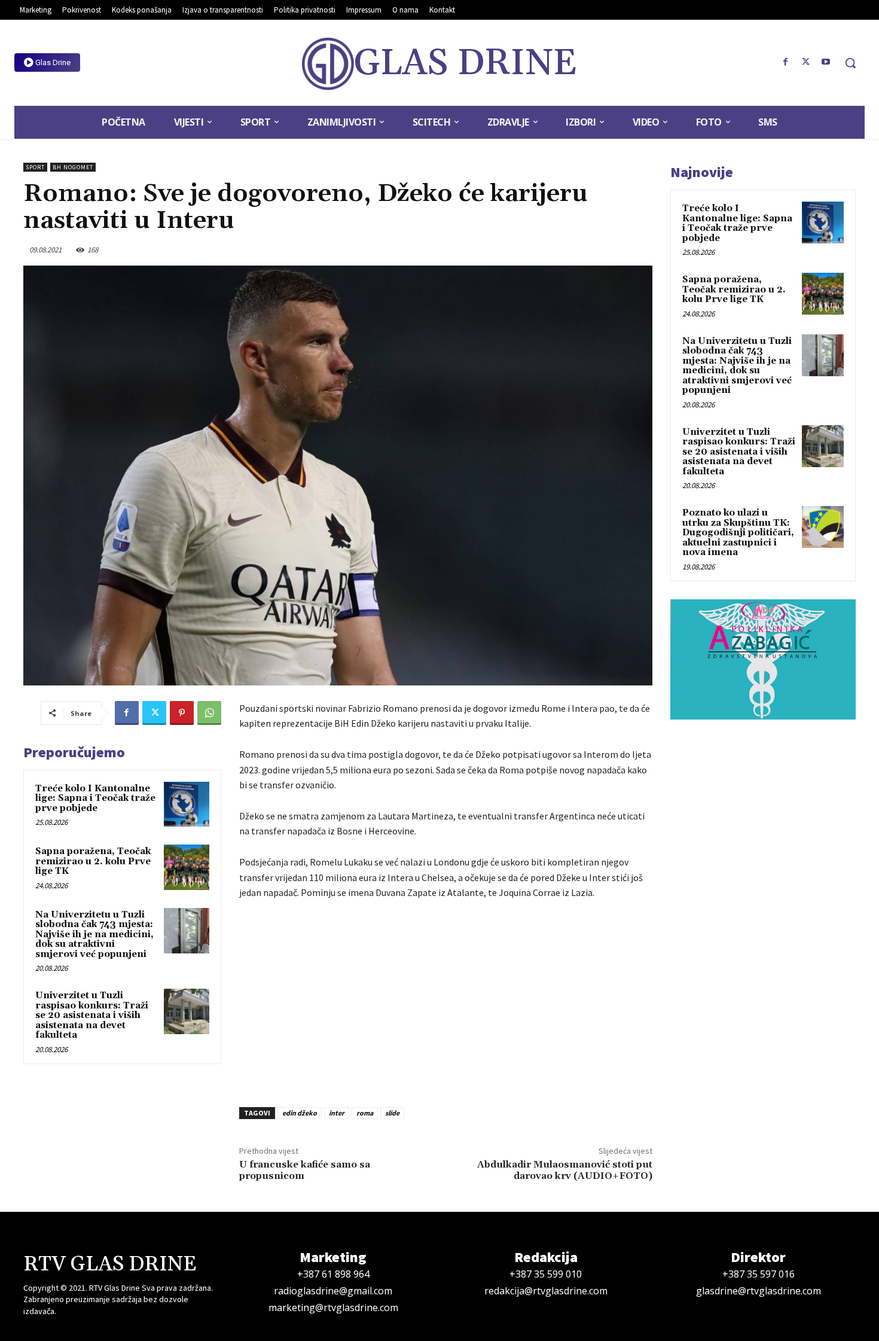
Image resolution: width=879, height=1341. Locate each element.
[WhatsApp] (209, 713)
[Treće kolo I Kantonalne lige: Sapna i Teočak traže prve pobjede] (186, 804)
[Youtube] (826, 62)
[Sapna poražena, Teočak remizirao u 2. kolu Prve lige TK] (186, 867)
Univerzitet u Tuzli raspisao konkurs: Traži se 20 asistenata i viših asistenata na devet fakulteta (91, 1015)
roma (364, 1112)
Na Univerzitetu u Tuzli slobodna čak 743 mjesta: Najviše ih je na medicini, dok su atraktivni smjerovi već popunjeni (94, 934)
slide (392, 1112)
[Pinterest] (182, 713)
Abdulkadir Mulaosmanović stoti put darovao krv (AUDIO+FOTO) (564, 1170)
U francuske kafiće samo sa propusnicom (304, 1170)
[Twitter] (805, 62)
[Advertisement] (445, 1000)
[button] (850, 62)
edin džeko (299, 1112)
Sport (35, 167)
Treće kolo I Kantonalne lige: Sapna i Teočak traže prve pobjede (95, 798)
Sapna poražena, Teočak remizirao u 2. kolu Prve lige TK (93, 861)
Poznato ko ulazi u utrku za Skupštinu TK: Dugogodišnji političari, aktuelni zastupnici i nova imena (738, 532)
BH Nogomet (73, 167)
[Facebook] (786, 62)
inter (336, 1112)
